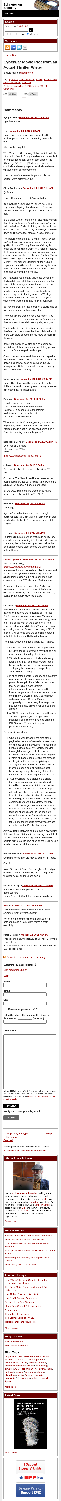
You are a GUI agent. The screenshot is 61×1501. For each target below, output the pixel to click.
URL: (6, 999)
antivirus (36, 1378)
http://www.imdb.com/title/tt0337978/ (22, 455)
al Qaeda (30, 1372)
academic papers (34, 1359)
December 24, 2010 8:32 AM (25, 131)
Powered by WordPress (14, 1150)
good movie (26, 72)
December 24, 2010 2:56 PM (29, 465)
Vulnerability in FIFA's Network (20, 1264)
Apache (46, 1378)
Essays (21, 34)
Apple (8, 1381)
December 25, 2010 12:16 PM (32, 605)
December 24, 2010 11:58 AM (30, 399)
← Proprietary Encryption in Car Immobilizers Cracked (16, 1137)
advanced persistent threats (19, 1366)
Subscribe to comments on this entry (26, 957)
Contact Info (10, 1221)
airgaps (19, 1372)
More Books (11, 1452)
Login (6, 975)
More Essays (11, 1328)
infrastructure (50, 79)
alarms (40, 1372)
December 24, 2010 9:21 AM (38, 188)
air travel (9, 1372)
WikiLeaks (26, 82)
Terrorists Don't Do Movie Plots (21, 1321)
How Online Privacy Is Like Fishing (22, 1294)
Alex (5, 905)
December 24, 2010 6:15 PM (30, 503)
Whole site (35, 34)
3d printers (10, 1356)
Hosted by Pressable (36, 1150)
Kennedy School (42, 1205)
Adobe (42, 1362)
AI (36, 1368)
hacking (39, 79)
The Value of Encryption (17, 1314)
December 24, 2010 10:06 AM (36, 379)
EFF (23, 1208)
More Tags (10, 1386)
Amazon (29, 1375)
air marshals (45, 1368)
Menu (8, 13)
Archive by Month (14, 1341)
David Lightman (12, 559)
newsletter (33, 1202)
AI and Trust (11, 1310)
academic (19, 1359)
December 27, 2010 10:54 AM (26, 905)
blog (46, 1199)
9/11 (20, 1356)
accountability (12, 1362)
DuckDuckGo (23, 26)
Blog (11, 34)
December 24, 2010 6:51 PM (29, 533)
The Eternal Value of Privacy (19, 1318)
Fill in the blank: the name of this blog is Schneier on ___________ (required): (26, 1017)
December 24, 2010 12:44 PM (41, 441)
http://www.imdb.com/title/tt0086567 (22, 566)
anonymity (10, 1378)
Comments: (10, 1030)
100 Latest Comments (16, 1345)
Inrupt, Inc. (24, 1210)
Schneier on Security (12, 6)
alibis (20, 1375)
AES (16, 1368)
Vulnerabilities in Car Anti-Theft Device (24, 1239)
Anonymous (23, 1378)
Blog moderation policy (15, 969)
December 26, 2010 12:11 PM (37, 853)
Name (6, 981)
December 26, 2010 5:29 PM (37, 885)
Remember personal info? (23, 1009)
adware (9, 1368)
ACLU (24, 1362)
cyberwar (13, 79)
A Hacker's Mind (32, 1356)
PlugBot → (52, 1133)
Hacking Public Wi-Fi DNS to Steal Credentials (28, 1235)
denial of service (26, 79)
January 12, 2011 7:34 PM (34, 934)
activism (33, 1362)
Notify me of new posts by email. (21, 1111)
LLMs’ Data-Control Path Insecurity (23, 1306)
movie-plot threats (11, 82)
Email (6, 990)
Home (6, 55)
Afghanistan (27, 1368)
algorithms (10, 1375)
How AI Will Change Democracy (21, 1298)
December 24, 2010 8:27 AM (34, 117)
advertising (41, 1366)
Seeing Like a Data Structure (19, 1302)
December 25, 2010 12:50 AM (39, 559)
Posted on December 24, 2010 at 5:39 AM (23, 86)
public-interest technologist (24, 1193)
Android (39, 1375)
